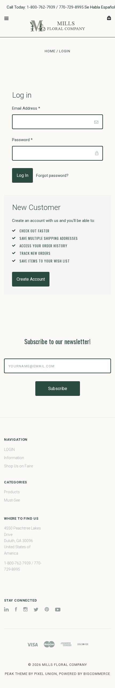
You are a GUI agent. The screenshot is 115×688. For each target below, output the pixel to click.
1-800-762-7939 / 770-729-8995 (55, 7)
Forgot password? (52, 175)
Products (12, 492)
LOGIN (9, 449)
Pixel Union (45, 674)
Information (14, 458)
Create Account (31, 279)
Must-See (12, 500)
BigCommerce (96, 674)
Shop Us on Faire (18, 466)
